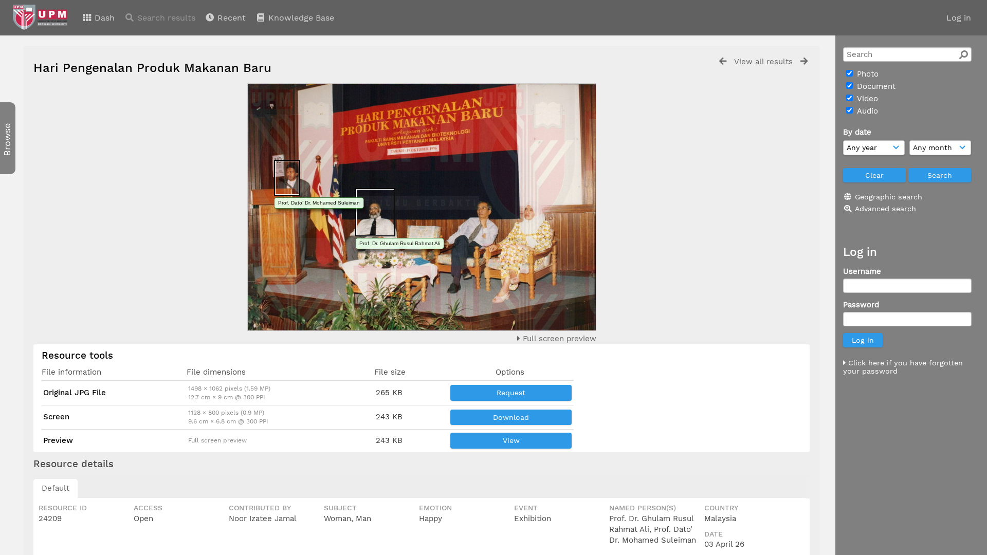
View (511, 440)
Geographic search (888, 197)
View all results (763, 61)
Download (511, 417)
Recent (230, 18)
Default (55, 488)
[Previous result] (722, 61)
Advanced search (885, 209)
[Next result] (804, 61)
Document (874, 86)
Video (866, 98)
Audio (866, 111)
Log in (958, 18)
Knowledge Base (300, 18)
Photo (866, 74)
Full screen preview (558, 338)
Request (511, 392)
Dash (103, 18)
